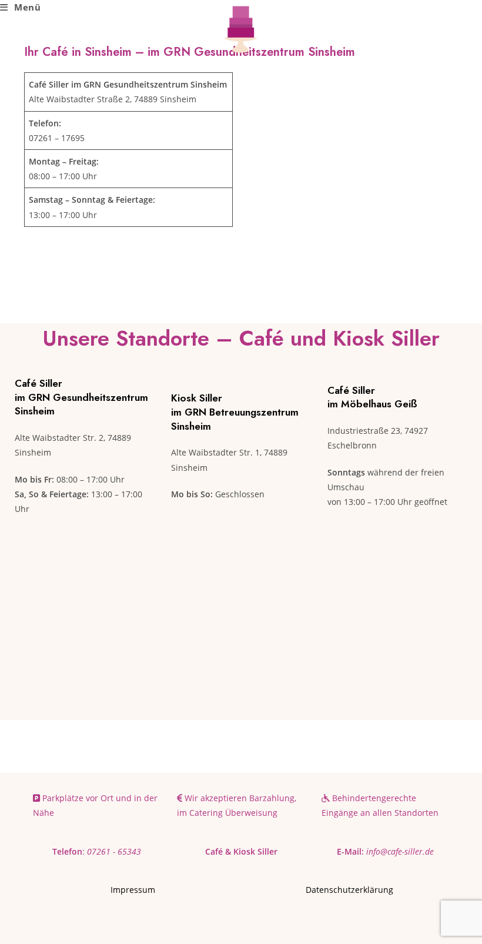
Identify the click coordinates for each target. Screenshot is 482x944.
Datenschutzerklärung (349, 889)
